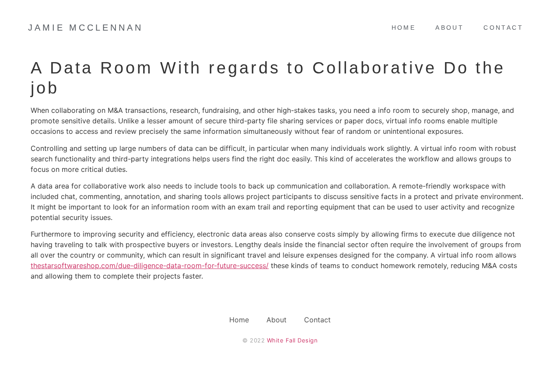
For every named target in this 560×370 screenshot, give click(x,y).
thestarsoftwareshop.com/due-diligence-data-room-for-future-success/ (150, 265)
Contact (503, 27)
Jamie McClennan (85, 27)
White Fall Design (292, 340)
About (449, 27)
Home (404, 27)
